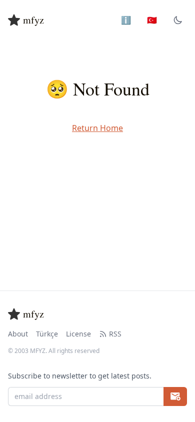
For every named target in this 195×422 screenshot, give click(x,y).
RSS (115, 333)
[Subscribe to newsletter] (175, 396)
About (18, 333)
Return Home (97, 128)
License (78, 333)
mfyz (33, 19)
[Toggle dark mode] (178, 20)
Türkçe (47, 333)
